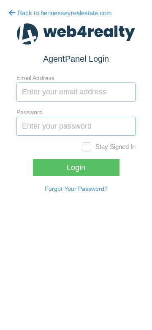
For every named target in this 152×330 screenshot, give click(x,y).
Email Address (35, 77)
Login (76, 167)
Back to (64, 12)
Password (29, 112)
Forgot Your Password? (76, 188)
